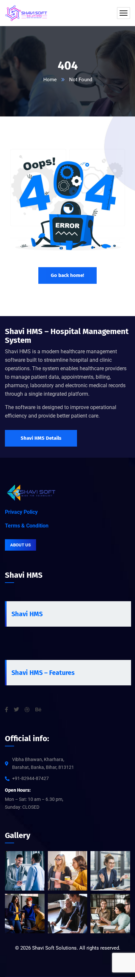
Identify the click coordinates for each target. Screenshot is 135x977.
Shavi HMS (27, 614)
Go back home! (67, 275)
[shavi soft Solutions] (26, 13)
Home (50, 80)
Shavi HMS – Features (43, 673)
